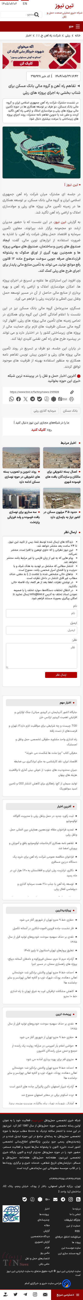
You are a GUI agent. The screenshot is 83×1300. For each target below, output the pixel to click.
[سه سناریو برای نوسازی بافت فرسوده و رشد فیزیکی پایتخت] (21, 498)
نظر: (74, 640)
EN (25, 3)
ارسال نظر (61, 675)
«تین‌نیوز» (37, 1120)
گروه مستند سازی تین (69, 1253)
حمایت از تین (73, 1226)
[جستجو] (36, 14)
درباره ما (76, 1209)
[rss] (78, 1199)
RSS (77, 1231)
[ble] (39, 399)
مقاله (47, 1225)
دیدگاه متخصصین (40, 1236)
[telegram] (32, 399)
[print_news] (71, 399)
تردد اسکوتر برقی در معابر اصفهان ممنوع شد (47, 1095)
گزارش (47, 1231)
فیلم (47, 1247)
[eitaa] (62, 399)
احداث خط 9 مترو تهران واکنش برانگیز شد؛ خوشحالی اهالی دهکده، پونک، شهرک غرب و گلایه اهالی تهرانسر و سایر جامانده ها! (42, 978)
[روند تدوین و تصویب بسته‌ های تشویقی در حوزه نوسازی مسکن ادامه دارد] (21, 457)
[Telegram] (25, 1295)
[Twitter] (15, 1295)
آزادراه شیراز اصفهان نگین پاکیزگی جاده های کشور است (42, 1087)
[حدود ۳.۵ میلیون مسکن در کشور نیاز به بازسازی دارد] (61, 498)
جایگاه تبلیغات (72, 1220)
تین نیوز (60, 222)
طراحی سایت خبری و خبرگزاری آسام (43, 1283)
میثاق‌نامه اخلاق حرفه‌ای (67, 1237)
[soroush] (46, 399)
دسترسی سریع (65, 1295)
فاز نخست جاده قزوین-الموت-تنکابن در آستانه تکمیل (43, 928)
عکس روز (45, 1253)
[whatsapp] (11, 399)
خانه (77, 35)
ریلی (67, 35)
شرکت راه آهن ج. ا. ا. (48, 35)
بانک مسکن (70, 411)
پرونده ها (44, 1214)
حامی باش (44, 1264)
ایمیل (73, 623)
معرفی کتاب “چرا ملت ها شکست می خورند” (51, 753)
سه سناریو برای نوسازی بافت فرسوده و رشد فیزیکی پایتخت (23, 517)
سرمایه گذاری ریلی (45, 411)
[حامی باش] (5, 1295)
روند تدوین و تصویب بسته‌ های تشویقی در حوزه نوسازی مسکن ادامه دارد (21, 477)
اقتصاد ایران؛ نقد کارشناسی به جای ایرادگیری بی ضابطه (45, 761)
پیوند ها (76, 1242)
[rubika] (53, 399)
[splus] (32, 1199)
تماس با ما (75, 1214)
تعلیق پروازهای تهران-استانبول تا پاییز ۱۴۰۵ (49, 951)
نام (75, 606)
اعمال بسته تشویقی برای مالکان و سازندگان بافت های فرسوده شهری (62, 477)
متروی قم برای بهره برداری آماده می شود (50, 1059)
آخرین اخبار (64, 806)
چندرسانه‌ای (44, 1220)
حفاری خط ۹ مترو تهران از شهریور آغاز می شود (47, 920)
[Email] (45, 1295)
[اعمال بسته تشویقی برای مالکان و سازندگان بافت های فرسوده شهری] (61, 457)
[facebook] (18, 399)
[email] (55, 1199)
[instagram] (71, 1199)
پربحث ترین (63, 1014)
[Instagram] (35, 1295)
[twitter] (25, 399)
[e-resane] (11, 1213)
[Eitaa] (48, 1199)
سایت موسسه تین (71, 1248)
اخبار (28, 35)
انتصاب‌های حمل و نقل (37, 1258)
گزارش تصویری (42, 1242)
